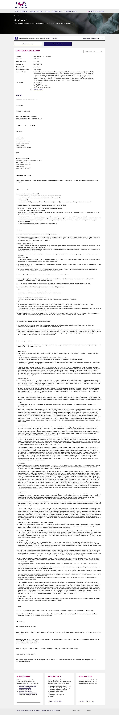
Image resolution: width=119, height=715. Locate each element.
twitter (93, 710)
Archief (53, 710)
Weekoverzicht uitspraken (87, 701)
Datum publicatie (21, 61)
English (18, 710)
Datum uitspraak (20, 59)
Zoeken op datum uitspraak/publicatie (29, 686)
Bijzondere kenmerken (22, 69)
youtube (102, 710)
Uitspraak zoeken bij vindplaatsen (28, 694)
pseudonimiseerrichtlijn (52, 38)
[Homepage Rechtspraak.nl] (20, 4)
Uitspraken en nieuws (36, 11)
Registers (47, 11)
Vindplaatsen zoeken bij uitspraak (28, 693)
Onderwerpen (24, 11)
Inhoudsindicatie (20, 72)
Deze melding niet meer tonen (91, 38)
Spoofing (44, 710)
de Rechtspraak (56, 11)
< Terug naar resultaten (57, 44)
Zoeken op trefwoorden (25, 688)
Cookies (31, 710)
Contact (74, 11)
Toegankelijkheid (37, 710)
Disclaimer (58, 710)
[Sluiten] (102, 38)
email (84, 710)
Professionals (67, 11)
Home (17, 11)
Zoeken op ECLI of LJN (25, 689)
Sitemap (22, 710)
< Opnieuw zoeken (28, 44)
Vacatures (49, 710)
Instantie (18, 56)
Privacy (26, 710)
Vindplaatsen (19, 82)
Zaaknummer (19, 64)
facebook (95, 710)
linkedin (100, 710)
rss (81, 710)
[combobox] (93, 51)
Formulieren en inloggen (96, 11)
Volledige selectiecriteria (55, 701)
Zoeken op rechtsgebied (25, 691)
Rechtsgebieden (20, 66)
